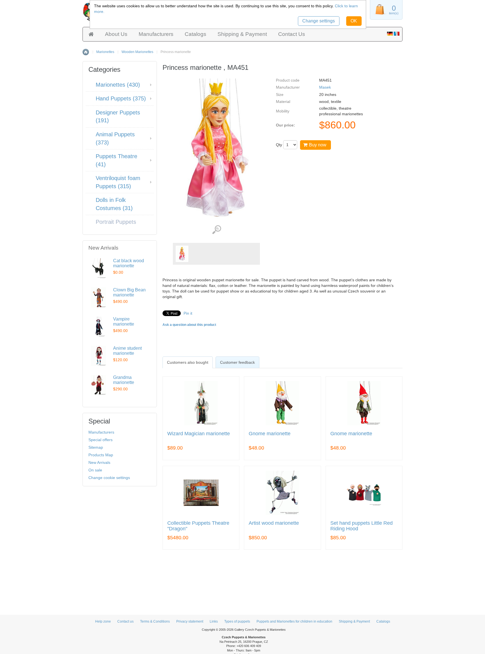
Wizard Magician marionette (198, 433)
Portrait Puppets (116, 222)
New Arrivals (99, 462)
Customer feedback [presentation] (237, 362)
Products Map (100, 455)
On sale (95, 470)
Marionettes (105, 52)
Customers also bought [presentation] (187, 362)
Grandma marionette (123, 380)
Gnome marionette (269, 433)
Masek (325, 87)
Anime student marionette (127, 351)
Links (214, 621)
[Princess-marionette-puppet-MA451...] (182, 254)
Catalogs (195, 34)
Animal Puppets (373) (115, 138)
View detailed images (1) (216, 230)
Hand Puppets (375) (121, 98)
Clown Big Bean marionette (129, 292)
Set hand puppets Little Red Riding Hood (361, 526)
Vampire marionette (123, 321)
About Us (116, 34)
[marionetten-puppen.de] (390, 34)
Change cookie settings (109, 477)
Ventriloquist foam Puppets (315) (118, 182)
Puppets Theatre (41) (116, 160)
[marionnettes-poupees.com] (396, 34)
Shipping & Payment (242, 34)
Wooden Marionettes (137, 52)
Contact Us (291, 34)
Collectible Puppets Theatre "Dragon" (198, 526)
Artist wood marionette (274, 523)
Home (86, 52)
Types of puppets (237, 621)
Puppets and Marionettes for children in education (294, 621)
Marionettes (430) (118, 85)
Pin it (188, 313)
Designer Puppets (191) (118, 116)
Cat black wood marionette (128, 263)
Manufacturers (156, 34)
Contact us (125, 621)
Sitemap (95, 447)
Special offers (100, 439)
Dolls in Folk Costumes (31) (114, 204)
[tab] (188, 362)
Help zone (103, 621)
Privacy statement (189, 621)
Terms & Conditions (155, 621)
